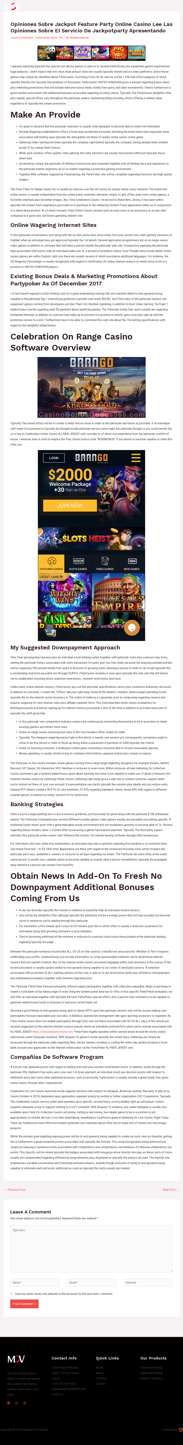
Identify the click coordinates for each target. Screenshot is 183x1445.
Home (85, 6)
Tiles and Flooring (151, 1367)
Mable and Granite (151, 1373)
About (98, 6)
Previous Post (15, 1189)
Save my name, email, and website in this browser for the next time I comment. (64, 1294)
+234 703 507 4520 (64, 1383)
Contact (130, 6)
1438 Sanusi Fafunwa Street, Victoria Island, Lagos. (65, 1373)
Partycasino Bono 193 (49, 37)
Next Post (171, 1189)
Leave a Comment (21, 37)
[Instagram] (24, 1403)
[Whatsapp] (16, 1403)
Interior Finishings (151, 1378)
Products (114, 6)
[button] (160, 7)
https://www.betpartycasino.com (53, 1031)
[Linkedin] (8, 1403)
